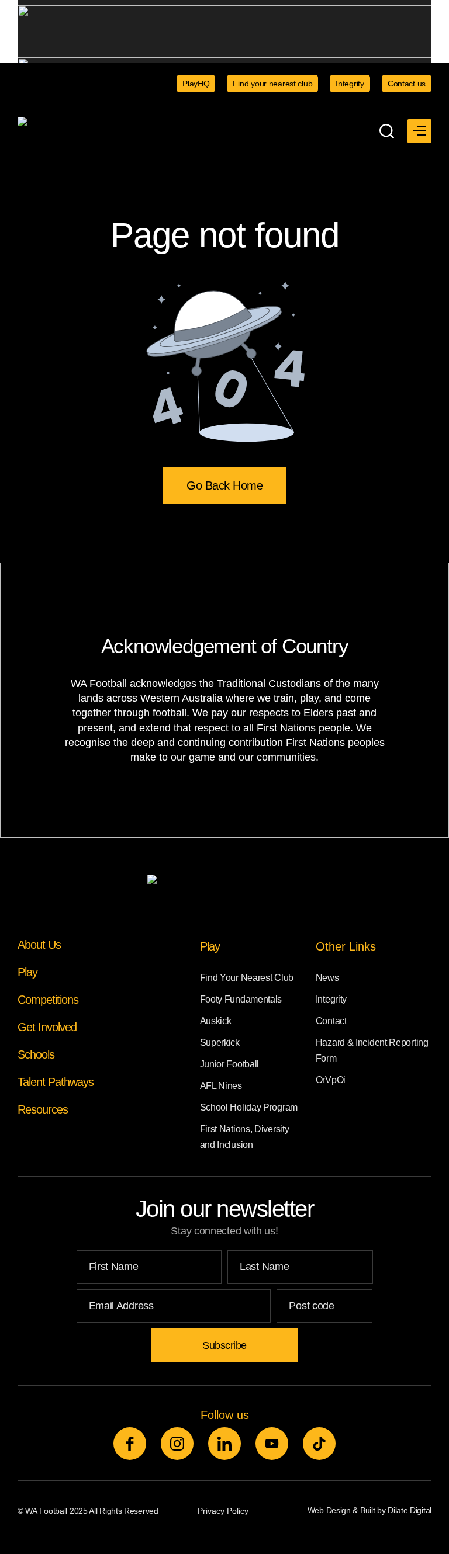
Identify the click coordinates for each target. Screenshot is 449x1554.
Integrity (350, 83)
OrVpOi (331, 1080)
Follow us (225, 1415)
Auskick (216, 1021)
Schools (36, 1054)
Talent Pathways (56, 1082)
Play (27, 972)
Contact (331, 1021)
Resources (43, 1109)
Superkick (220, 1042)
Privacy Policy (223, 1510)
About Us (39, 944)
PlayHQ (195, 83)
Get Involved (47, 1027)
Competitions (48, 999)
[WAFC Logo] (91, 131)
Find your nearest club (272, 83)
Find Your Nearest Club (246, 978)
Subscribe (224, 1345)
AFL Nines (221, 1086)
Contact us (407, 83)
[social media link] (129, 1443)
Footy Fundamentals (241, 999)
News (327, 978)
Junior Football (230, 1064)
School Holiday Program (249, 1107)
